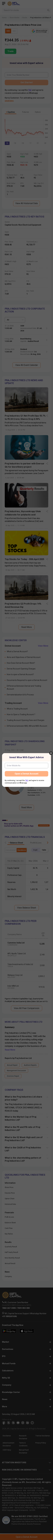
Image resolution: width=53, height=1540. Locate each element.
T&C (26, 780)
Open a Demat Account (26, 773)
